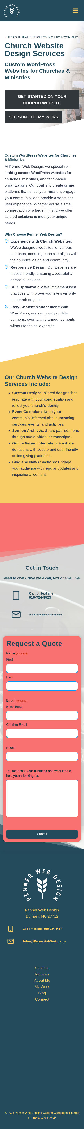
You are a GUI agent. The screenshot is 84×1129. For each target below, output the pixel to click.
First (9, 660)
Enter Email (14, 707)
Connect (42, 999)
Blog (42, 993)
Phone (10, 748)
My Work (42, 987)
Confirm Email (16, 724)
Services (42, 968)
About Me (42, 980)
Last (9, 677)
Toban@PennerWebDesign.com (45, 614)
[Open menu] (75, 10)
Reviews (42, 974)
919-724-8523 (40, 597)
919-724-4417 (52, 928)
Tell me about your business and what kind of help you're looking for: (39, 773)
